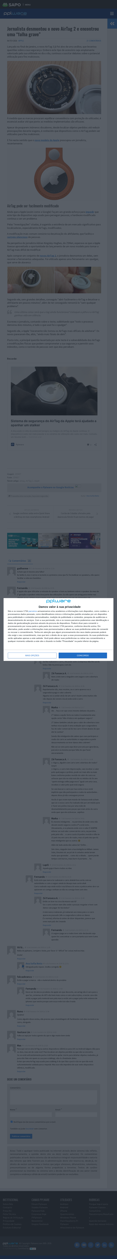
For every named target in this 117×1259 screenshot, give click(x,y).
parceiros (33, 611)
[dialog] (58, 629)
